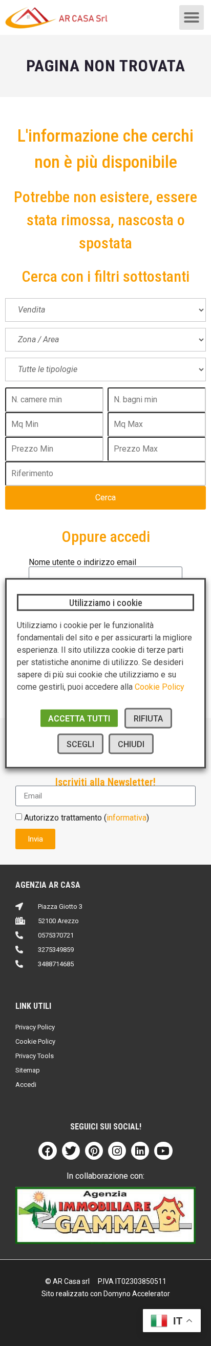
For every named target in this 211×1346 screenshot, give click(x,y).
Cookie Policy (159, 686)
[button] (191, 17)
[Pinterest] (94, 1151)
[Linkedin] (140, 1151)
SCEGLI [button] (80, 744)
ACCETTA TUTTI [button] (79, 718)
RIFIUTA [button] (148, 718)
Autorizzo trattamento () (86, 818)
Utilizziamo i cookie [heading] (105, 602)
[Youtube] (163, 1151)
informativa (126, 818)
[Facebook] (47, 1151)
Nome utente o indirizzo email (82, 562)
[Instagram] (117, 1151)
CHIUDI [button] (131, 744)
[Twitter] (71, 1151)
